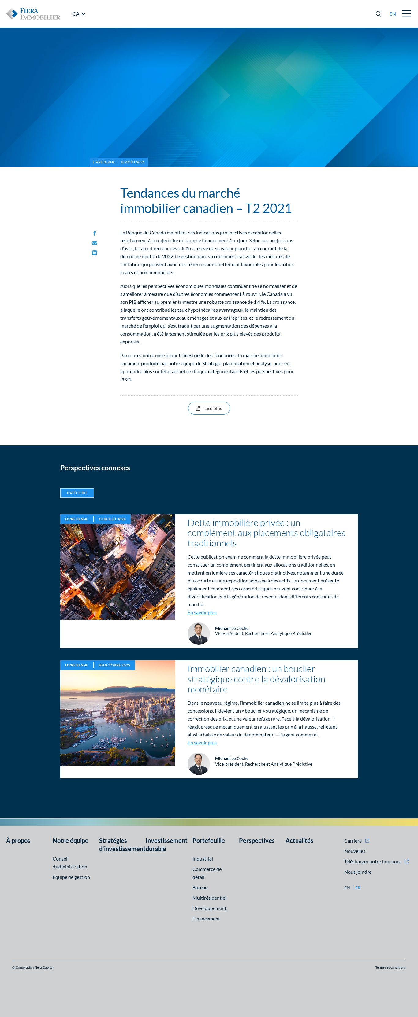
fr (357, 888)
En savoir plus (202, 612)
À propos (18, 840)
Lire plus (217, 408)
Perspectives (257, 840)
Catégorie (77, 492)
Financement (206, 918)
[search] (379, 14)
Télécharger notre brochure (372, 861)
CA (76, 14)
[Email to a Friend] (94, 243)
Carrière (353, 840)
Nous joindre (357, 872)
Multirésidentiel (209, 898)
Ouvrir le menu (407, 13)
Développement (209, 908)
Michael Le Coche (231, 628)
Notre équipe (70, 840)
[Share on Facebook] (94, 233)
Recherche (378, 14)
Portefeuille (208, 840)
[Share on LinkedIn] (94, 253)
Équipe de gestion (71, 877)
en (393, 14)
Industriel (202, 858)
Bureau (200, 887)
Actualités (299, 840)
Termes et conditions (390, 967)
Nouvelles (354, 851)
